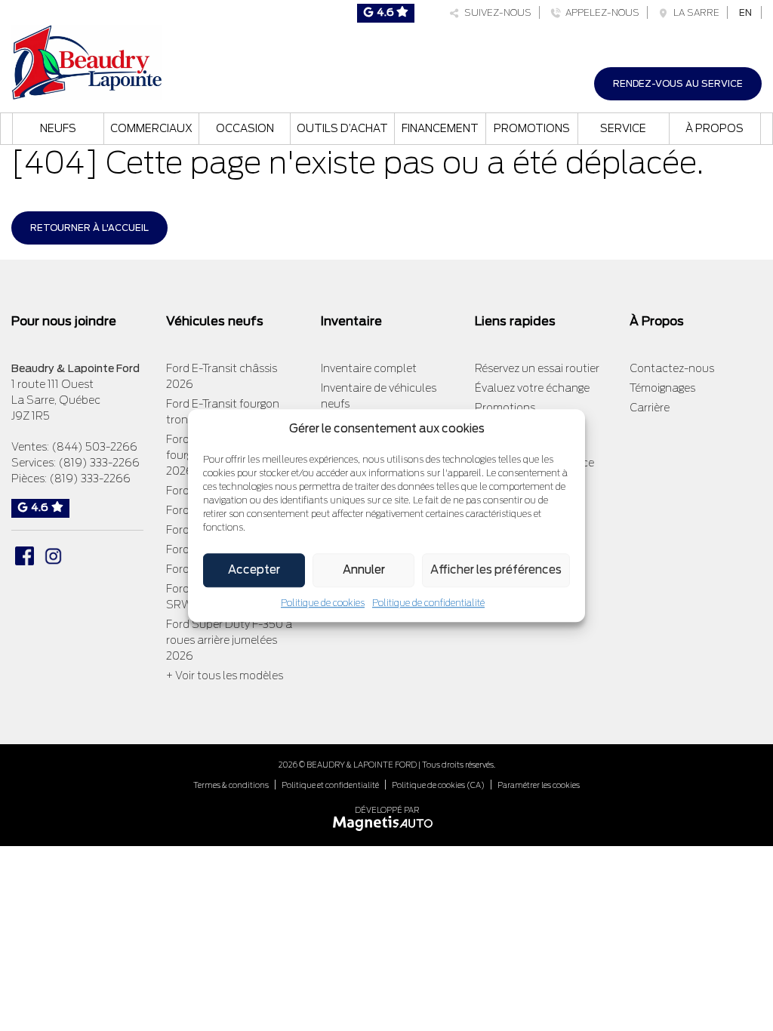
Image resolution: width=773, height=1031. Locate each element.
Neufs (58, 128)
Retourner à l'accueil (89, 227)
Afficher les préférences (496, 570)
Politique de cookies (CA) (438, 784)
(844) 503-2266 (94, 447)
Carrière (650, 408)
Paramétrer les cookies (538, 784)
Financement (440, 128)
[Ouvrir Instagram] (53, 555)
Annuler (364, 570)
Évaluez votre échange (532, 388)
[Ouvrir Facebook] (24, 555)
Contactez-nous (672, 368)
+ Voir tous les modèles (224, 675)
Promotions (532, 128)
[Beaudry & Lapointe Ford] (86, 60)
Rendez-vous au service (678, 83)
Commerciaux (151, 128)
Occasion (245, 128)
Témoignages (662, 388)
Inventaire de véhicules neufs (378, 396)
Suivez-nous (495, 12)
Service (623, 128)
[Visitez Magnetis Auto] (387, 822)
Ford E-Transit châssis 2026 (221, 376)
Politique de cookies (323, 602)
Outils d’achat (342, 128)
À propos (714, 128)
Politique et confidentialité (330, 784)
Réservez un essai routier (537, 368)
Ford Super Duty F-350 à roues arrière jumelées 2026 (229, 640)
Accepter (254, 570)
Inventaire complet (369, 368)
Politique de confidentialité (428, 602)
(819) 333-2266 (99, 463)
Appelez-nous (600, 12)
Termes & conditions (231, 784)
